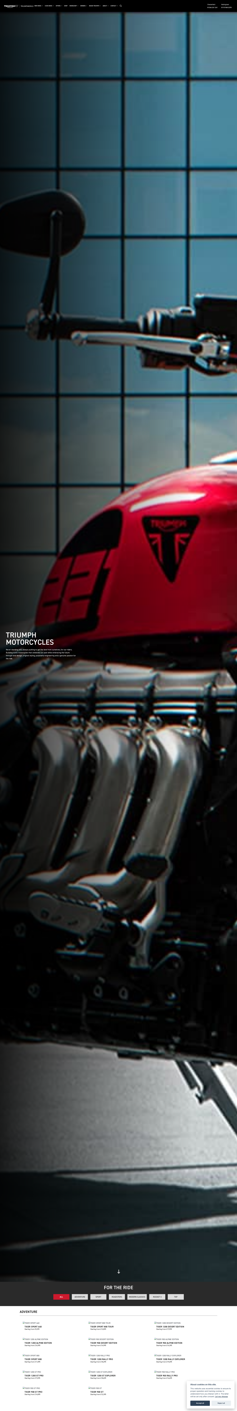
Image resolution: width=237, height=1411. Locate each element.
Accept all (200, 1403)
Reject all (221, 1403)
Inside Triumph (94, 6)
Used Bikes (49, 6)
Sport (98, 1297)
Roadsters (117, 1297)
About (105, 6)
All (61, 1297)
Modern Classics (137, 1297)
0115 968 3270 (226, 7)
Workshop (73, 6)
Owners (83, 6)
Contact (113, 6)
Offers (58, 6)
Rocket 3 (157, 1297)
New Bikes (38, 6)
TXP (175, 1297)
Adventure (80, 1297)
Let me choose (221, 1396)
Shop (66, 6)
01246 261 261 (212, 7)
